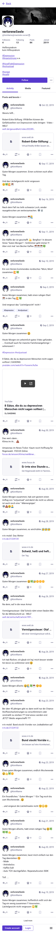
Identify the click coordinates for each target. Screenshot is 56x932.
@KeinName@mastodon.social (15, 35)
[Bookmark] (40, 154)
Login (28, 928)
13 (17, 42)
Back (8, 3)
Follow (25, 80)
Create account (12, 928)
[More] (52, 154)
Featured (46, 88)
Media (28, 88)
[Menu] (51, 80)
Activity (10, 88)
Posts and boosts (10, 97)
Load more (28, 921)
